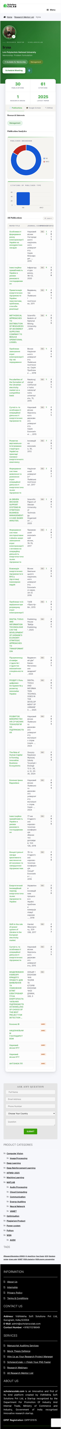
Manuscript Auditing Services (23, 1345)
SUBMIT (30, 1131)
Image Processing (18, 1158)
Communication (18, 1197)
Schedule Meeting (14, 70)
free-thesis (40, 1256)
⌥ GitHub (49, 108)
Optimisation (13, 1216)
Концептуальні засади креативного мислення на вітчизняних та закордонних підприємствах (16, 860)
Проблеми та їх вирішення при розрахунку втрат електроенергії (16, 607)
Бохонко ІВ (14, 1024)
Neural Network (17, 1206)
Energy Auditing (18, 1201)
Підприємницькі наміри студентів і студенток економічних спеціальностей (16, 665)
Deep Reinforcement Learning (21, 1168)
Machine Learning (15, 1177)
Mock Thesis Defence (18, 1351)
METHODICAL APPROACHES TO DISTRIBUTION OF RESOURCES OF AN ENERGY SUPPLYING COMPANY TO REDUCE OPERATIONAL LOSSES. (16, 328)
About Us (12, 1281)
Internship (12, 1287)
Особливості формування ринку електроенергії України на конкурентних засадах (16, 239)
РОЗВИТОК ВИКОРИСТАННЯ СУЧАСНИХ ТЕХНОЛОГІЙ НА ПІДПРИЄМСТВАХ (16, 724)
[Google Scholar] (29, 70)
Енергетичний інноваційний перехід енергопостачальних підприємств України (16, 893)
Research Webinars (17, 1367)
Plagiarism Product (16, 1221)
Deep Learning (14, 1163)
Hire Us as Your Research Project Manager (30, 1356)
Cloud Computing (18, 1192)
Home (9, 17)
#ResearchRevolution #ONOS (14, 1256)
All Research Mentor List (20, 1373)
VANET (13, 1211)
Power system (13, 1225)
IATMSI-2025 (13, 1173)
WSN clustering (29, 1259)
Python (10, 1230)
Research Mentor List (24, 17)
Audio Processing (18, 1187)
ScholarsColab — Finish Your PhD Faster (29, 1362)
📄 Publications (15, 108)
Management (15, 123)
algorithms (31, 1256)
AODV (13, 1240)
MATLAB (11, 1182)
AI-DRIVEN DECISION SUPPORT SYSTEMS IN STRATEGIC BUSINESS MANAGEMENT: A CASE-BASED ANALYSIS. (16, 510)
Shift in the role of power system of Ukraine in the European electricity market (16, 932)
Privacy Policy (14, 1292)
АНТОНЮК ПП (16, 1063)
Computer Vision (15, 1153)
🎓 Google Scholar (33, 108)
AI (26, 1256)
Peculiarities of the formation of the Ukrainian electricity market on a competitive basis (16, 387)
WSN (9, 1235)
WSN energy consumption (45, 1259)
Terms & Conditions (17, 1298)
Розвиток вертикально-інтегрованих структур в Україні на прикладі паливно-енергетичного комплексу (16, 451)
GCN (46, 1256)
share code (13, 1259)
